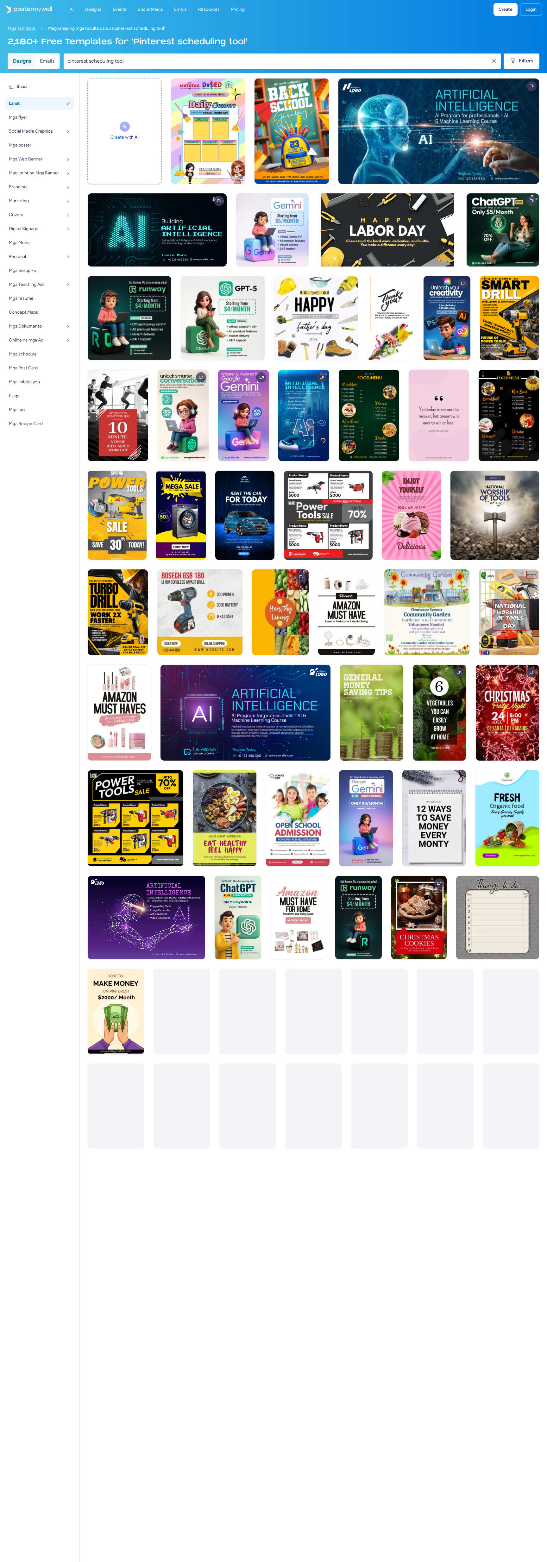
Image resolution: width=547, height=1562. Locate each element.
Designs (22, 61)
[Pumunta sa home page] (26, 9)
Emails (47, 61)
